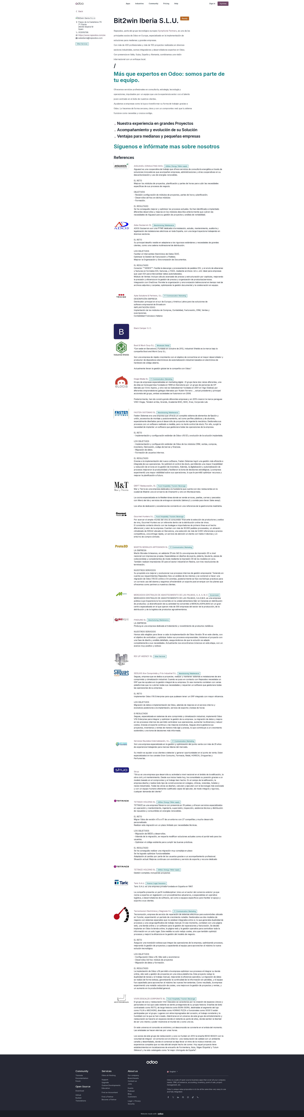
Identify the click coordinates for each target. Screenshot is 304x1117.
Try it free (223, 4)
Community (153, 3)
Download (80, 1091)
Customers (132, 1097)
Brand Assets (133, 1078)
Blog (129, 1094)
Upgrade (105, 1082)
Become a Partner (109, 1100)
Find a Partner (107, 1097)
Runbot (78, 1098)
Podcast (131, 1091)
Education (106, 1088)
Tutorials (79, 1075)
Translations (81, 1101)
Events (130, 1088)
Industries (139, 3)
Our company (133, 1075)
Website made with (149, 1114)
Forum (78, 1081)
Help (176, 3)
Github (78, 1095)
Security (131, 1104)
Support (105, 1080)
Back (80, 11)
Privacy (138, 1101)
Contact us (132, 1081)
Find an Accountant (110, 1092)
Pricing (166, 3)
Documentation (82, 1078)
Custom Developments (111, 1085)
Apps (128, 3)
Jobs (130, 1084)
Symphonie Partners (167, 31)
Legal (130, 1101)
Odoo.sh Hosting (109, 1075)
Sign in (212, 3)
